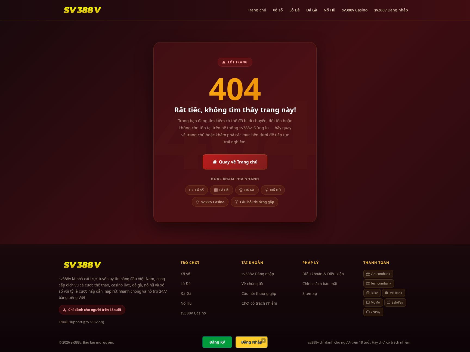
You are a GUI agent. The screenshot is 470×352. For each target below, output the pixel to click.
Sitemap (309, 293)
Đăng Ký (217, 342)
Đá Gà (311, 10)
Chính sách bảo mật (320, 283)
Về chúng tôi (252, 283)
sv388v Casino (355, 10)
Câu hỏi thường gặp (257, 201)
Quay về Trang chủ (238, 162)
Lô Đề (294, 10)
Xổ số (278, 10)
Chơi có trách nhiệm (259, 303)
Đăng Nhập (251, 342)
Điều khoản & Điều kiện (323, 273)
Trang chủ (257, 10)
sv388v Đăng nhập (391, 10)
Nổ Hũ (329, 10)
